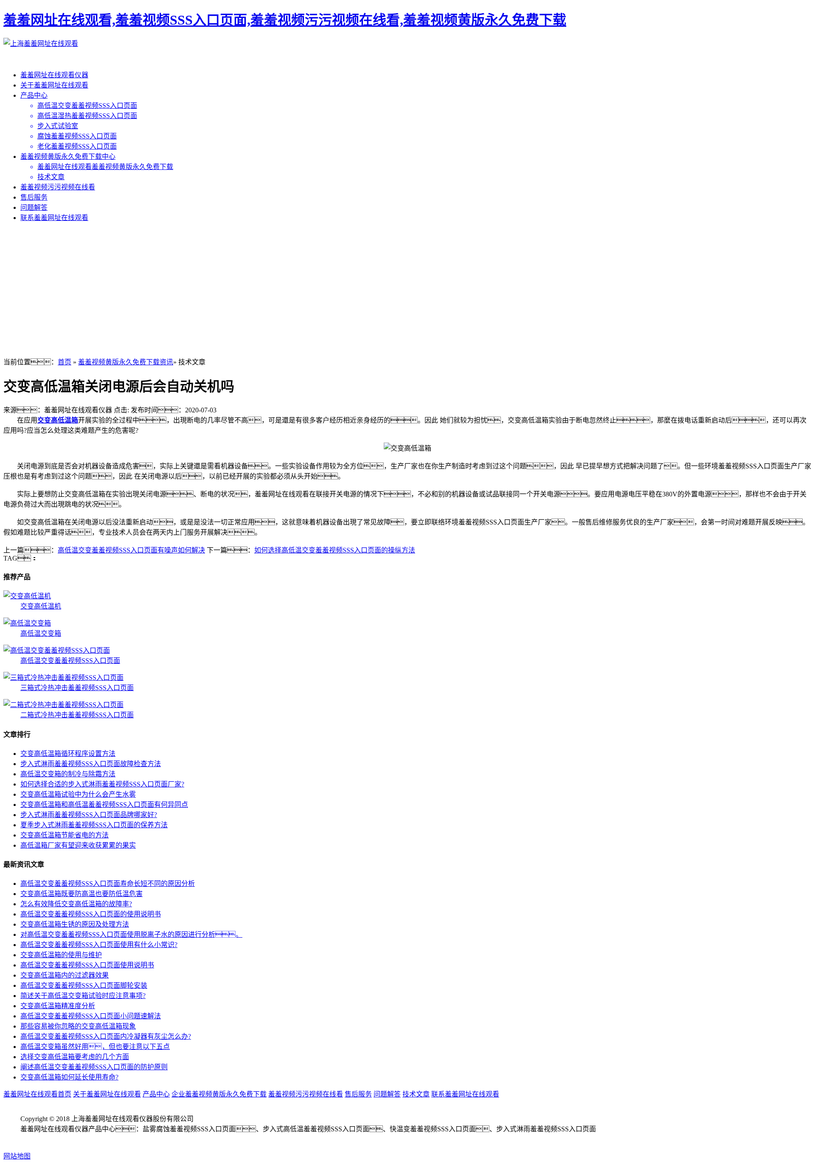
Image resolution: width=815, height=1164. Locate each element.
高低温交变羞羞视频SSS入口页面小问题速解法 (90, 1016)
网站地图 (17, 1156)
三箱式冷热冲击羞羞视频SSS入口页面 (77, 687)
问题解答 (34, 207)
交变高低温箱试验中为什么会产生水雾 (78, 794)
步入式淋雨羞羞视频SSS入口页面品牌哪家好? (88, 814)
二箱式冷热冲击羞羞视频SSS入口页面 (77, 715)
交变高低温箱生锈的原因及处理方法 (74, 924)
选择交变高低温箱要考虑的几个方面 (74, 1056)
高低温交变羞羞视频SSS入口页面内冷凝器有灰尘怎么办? (105, 1036)
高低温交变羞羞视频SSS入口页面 (70, 660)
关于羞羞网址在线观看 (54, 85)
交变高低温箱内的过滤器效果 (64, 975)
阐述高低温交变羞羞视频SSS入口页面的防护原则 (94, 1067)
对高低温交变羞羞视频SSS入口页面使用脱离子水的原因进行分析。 (131, 934)
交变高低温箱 (57, 420)
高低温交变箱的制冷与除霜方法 (67, 774)
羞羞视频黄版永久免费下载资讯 (125, 362)
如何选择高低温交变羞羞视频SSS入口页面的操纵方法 (334, 550)
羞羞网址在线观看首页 (37, 1094)
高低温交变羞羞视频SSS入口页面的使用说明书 (90, 914)
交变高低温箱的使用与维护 (61, 954)
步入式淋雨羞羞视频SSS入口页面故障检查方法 (90, 763)
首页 (64, 362)
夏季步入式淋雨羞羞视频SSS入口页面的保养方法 (94, 825)
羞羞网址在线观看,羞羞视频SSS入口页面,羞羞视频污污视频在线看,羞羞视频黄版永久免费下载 (284, 20)
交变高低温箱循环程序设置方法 (67, 753)
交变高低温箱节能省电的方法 (64, 835)
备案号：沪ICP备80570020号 (73, 1139)
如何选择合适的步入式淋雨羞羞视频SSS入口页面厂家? (102, 784)
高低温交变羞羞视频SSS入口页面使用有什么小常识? (98, 944)
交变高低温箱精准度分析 (57, 1005)
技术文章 (416, 1094)
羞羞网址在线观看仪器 (54, 75)
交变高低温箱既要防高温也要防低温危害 (81, 893)
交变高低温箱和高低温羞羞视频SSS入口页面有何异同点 (104, 804)
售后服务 (34, 197)
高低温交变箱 (40, 633)
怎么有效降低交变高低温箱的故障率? (76, 904)
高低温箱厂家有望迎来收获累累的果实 (78, 845)
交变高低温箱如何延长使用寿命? (69, 1077)
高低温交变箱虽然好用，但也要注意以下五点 (95, 1046)
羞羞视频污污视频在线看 (57, 187)
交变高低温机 (40, 606)
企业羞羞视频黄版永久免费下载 (219, 1094)
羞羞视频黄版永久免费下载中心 (67, 156)
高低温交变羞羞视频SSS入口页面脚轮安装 (83, 985)
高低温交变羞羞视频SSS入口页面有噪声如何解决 (131, 550)
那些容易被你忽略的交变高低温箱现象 (78, 1026)
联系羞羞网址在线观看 (54, 217)
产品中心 (34, 95)
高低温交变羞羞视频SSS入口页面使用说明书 (87, 965)
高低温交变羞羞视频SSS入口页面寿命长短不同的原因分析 (107, 883)
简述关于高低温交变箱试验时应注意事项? (83, 995)
